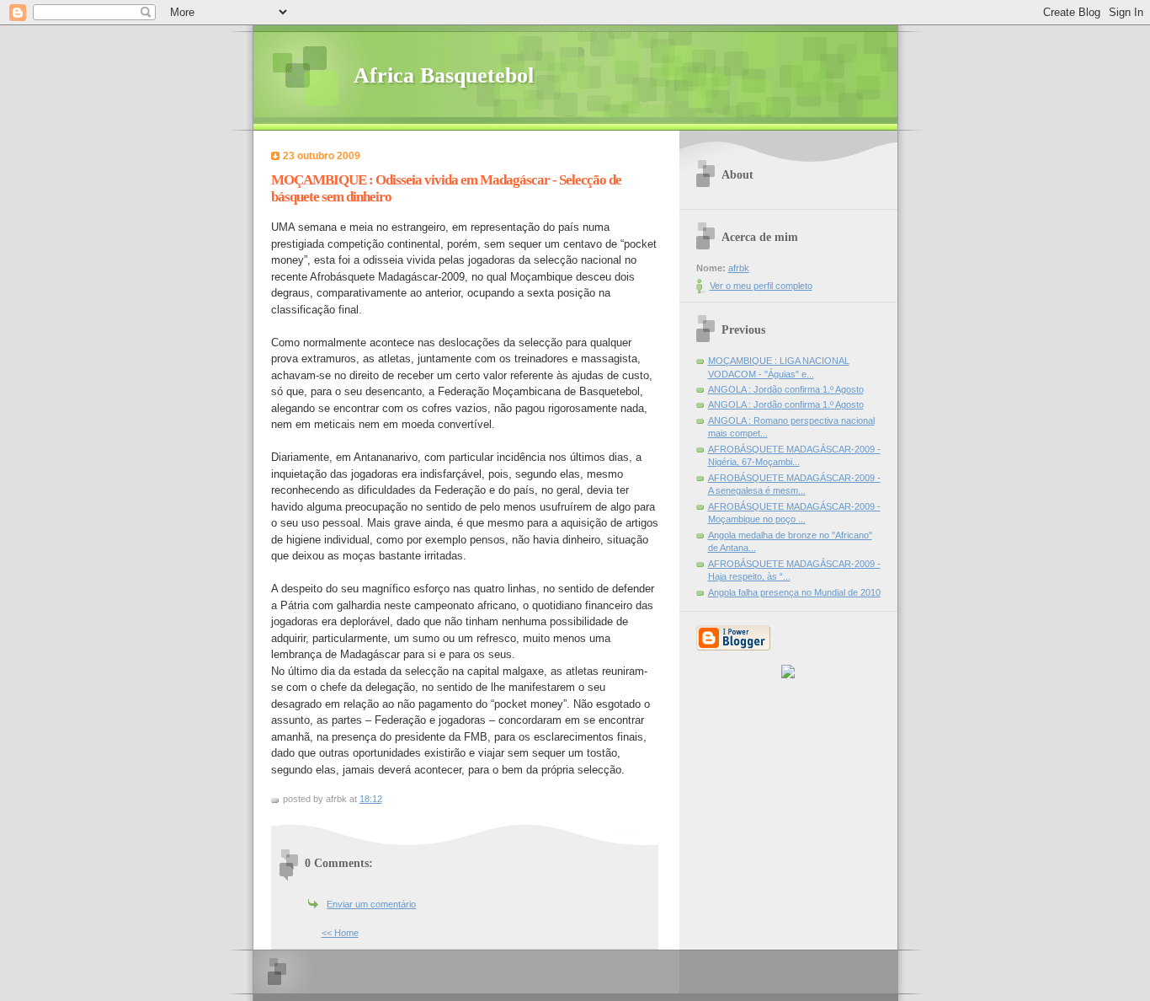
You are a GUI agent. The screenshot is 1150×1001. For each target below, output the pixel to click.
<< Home (340, 933)
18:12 (370, 799)
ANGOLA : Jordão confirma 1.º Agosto (786, 389)
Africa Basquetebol (444, 75)
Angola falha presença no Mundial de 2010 (794, 592)
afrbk (738, 268)
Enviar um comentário (371, 904)
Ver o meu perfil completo (761, 286)
